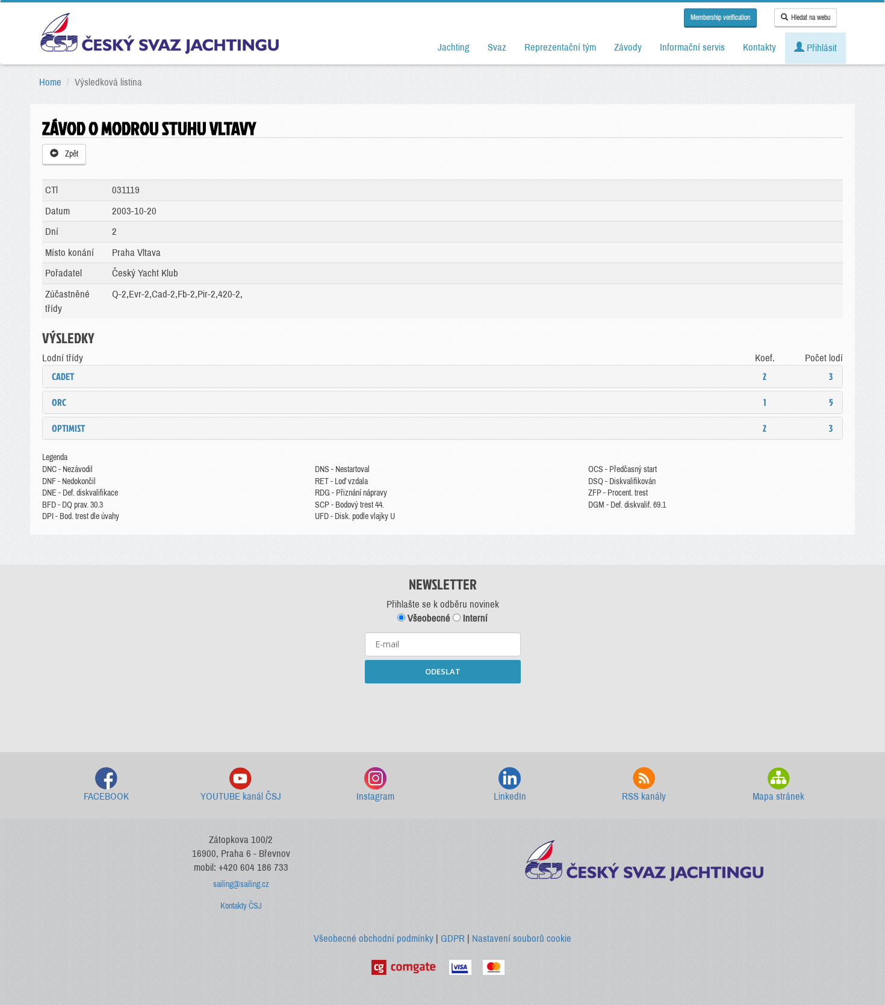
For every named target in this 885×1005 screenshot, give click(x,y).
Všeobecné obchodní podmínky (373, 938)
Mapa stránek (778, 796)
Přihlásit (820, 48)
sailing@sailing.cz (241, 884)
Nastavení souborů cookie (521, 938)
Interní (474, 618)
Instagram (375, 796)
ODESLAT (443, 671)
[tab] (442, 376)
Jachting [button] (454, 47)
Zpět (69, 153)
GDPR (453, 938)
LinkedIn (510, 796)
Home (50, 82)
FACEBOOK (106, 796)
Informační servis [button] (692, 47)
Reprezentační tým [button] (560, 47)
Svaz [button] (497, 47)
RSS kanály (644, 796)
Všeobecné (427, 618)
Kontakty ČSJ (241, 905)
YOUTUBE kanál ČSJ (240, 796)
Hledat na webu (810, 17)
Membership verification (720, 17)
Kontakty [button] (759, 47)
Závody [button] (628, 47)
